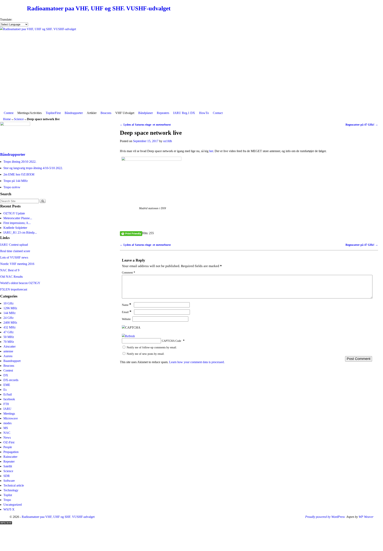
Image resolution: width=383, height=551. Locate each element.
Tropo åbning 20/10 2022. (19, 161)
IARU (7, 408)
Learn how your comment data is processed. (197, 362)
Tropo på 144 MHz (15, 180)
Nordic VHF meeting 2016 (17, 264)
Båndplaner (145, 113)
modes (7, 423)
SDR (6, 476)
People (7, 447)
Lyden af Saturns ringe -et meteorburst (145, 124)
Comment (128, 272)
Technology (10, 490)
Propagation (11, 452)
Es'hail (7, 394)
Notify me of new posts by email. (146, 353)
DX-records (10, 380)
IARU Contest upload (14, 244)
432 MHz (9, 327)
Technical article (13, 485)
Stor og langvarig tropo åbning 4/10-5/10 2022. (33, 168)
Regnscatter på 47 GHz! (361, 124)
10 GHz (8, 303)
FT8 (6, 404)
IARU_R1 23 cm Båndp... (20, 232)
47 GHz (8, 332)
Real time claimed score (15, 251)
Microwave (10, 418)
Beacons (106, 113)
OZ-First (8, 442)
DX (5, 375)
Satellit (7, 466)
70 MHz (8, 341)
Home (7, 119)
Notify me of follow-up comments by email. (152, 347)
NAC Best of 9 (9, 270)
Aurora (7, 356)
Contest (8, 113)
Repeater (9, 461)
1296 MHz (10, 308)
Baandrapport (12, 361)
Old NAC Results (11, 276)
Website (126, 319)
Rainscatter (10, 456)
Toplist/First (53, 113)
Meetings (9, 413)
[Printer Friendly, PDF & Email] (131, 233)
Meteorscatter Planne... (17, 218)
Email (126, 312)
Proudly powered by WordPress (325, 516)
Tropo (7, 499)
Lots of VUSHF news (14, 257)
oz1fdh (167, 141)
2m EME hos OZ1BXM (18, 174)
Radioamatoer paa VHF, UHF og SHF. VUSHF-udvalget (99, 8)
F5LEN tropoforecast (13, 289)
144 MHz (9, 313)
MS (5, 428)
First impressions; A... (17, 223)
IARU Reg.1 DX (184, 113)
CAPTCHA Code (171, 340)
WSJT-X (9, 509)
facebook (9, 399)
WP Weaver (366, 516)
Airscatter (9, 346)
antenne (8, 351)
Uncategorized (12, 504)
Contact (218, 113)
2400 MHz (10, 322)
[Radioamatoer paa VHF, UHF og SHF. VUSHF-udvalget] (191, 68)
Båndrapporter (74, 113)
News (7, 437)
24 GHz (8, 317)
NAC (6, 432)
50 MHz (8, 337)
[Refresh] (128, 336)
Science (19, 119)
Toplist (7, 495)
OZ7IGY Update (14, 213)
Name (126, 304)
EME (6, 384)
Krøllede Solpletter (15, 227)
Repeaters (163, 113)
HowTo (204, 113)
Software (9, 480)
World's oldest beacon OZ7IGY (20, 283)
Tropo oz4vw (11, 187)
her (211, 151)
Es (5, 389)
